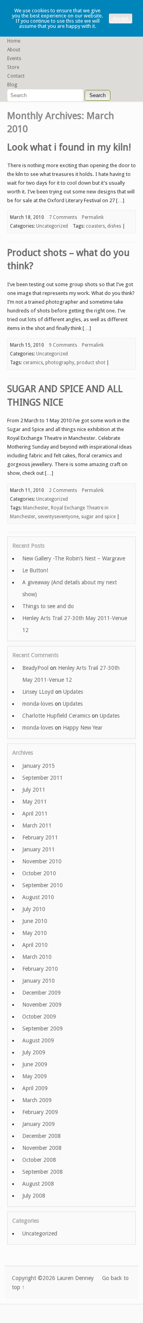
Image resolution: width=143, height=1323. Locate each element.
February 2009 (40, 1112)
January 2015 (38, 766)
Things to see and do (48, 606)
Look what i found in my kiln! (69, 147)
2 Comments (63, 490)
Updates (73, 692)
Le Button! (35, 570)
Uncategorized (52, 226)
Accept (120, 18)
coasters (95, 226)
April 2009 (35, 1088)
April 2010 (35, 945)
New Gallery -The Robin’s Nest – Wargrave (73, 558)
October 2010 (39, 873)
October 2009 (39, 1016)
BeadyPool (35, 668)
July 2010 (33, 909)
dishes (114, 226)
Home (13, 41)
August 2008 (38, 1184)
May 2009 (34, 1076)
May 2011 (34, 801)
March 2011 (37, 825)
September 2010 (42, 885)
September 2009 (42, 1028)
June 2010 (34, 921)
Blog (12, 85)
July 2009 (33, 1052)
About (13, 50)
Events (14, 58)
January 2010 (38, 981)
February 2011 (40, 837)
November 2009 (42, 1004)
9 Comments (63, 345)
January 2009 (38, 1124)
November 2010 (42, 861)
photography (59, 362)
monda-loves (37, 704)
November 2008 (42, 1148)
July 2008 (33, 1195)
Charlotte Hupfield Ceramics (56, 715)
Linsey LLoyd (38, 692)
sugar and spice (98, 516)
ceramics (33, 362)
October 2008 (39, 1160)
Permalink (93, 217)
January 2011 (38, 849)
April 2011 (35, 813)
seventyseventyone (58, 516)
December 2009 (41, 992)
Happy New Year (82, 727)
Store (13, 67)
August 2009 (38, 1040)
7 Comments (63, 217)
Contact (16, 76)
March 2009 (37, 1100)
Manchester (35, 508)
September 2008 (42, 1172)
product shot (91, 362)
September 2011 (42, 778)
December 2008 (41, 1136)
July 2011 (33, 789)
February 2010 (40, 969)
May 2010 (34, 933)
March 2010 (37, 957)
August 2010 (38, 897)
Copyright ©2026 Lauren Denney (53, 1278)
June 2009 (34, 1064)
